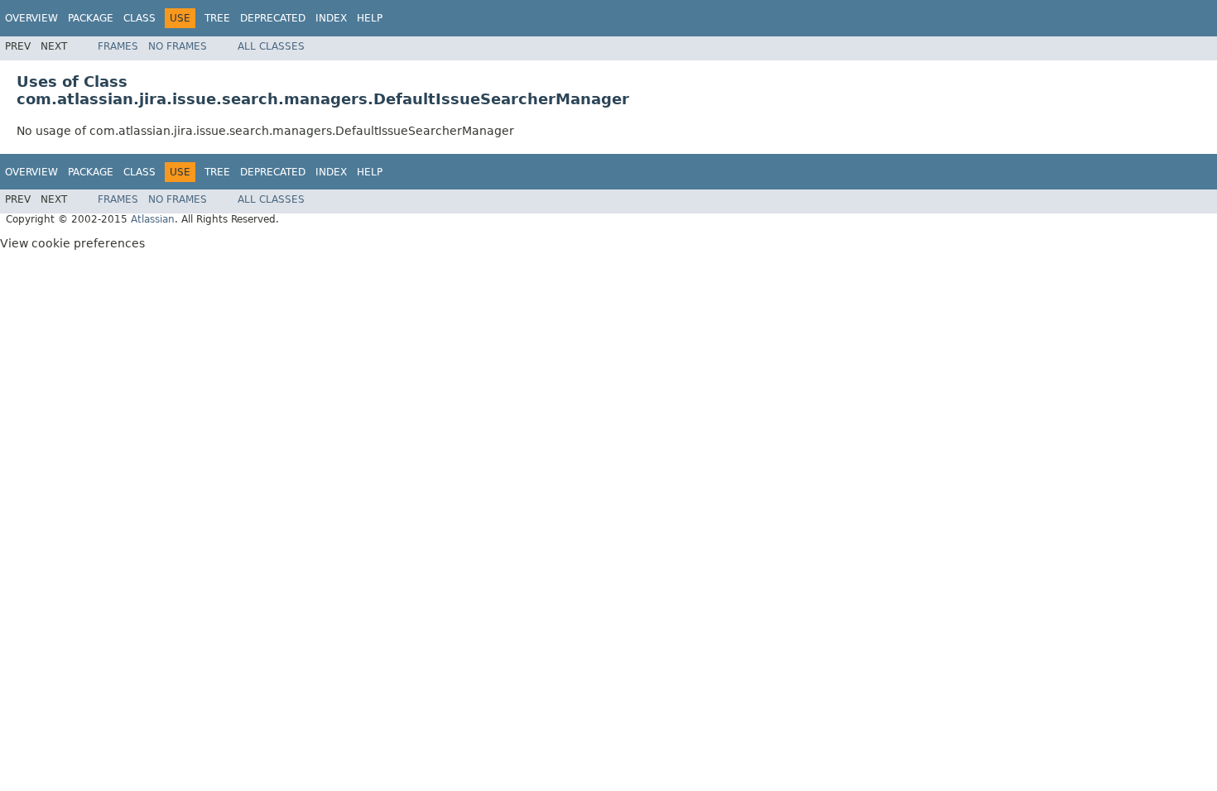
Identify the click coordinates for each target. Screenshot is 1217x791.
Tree (217, 18)
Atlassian (153, 219)
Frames (118, 46)
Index (331, 18)
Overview (31, 18)
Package (90, 18)
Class (139, 18)
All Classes (271, 46)
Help (369, 18)
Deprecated (272, 18)
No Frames (177, 46)
